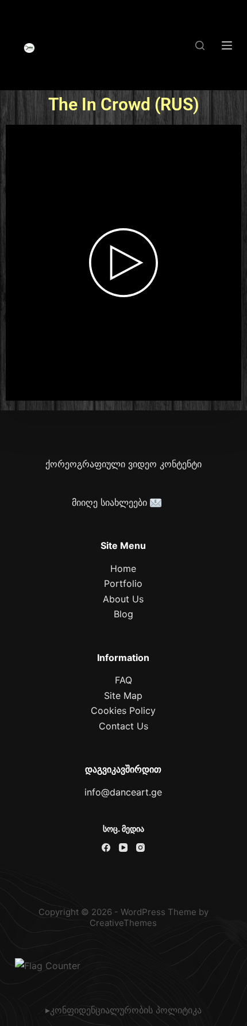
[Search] (199, 45)
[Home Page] (29, 48)
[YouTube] (123, 847)
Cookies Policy (123, 710)
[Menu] (227, 45)
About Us (123, 599)
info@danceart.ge (123, 792)
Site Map (123, 695)
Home (123, 568)
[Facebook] (106, 847)
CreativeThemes (123, 922)
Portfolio (123, 583)
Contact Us (123, 726)
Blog (123, 614)
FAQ (123, 680)
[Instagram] (140, 847)
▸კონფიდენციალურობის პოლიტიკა (123, 1010)
